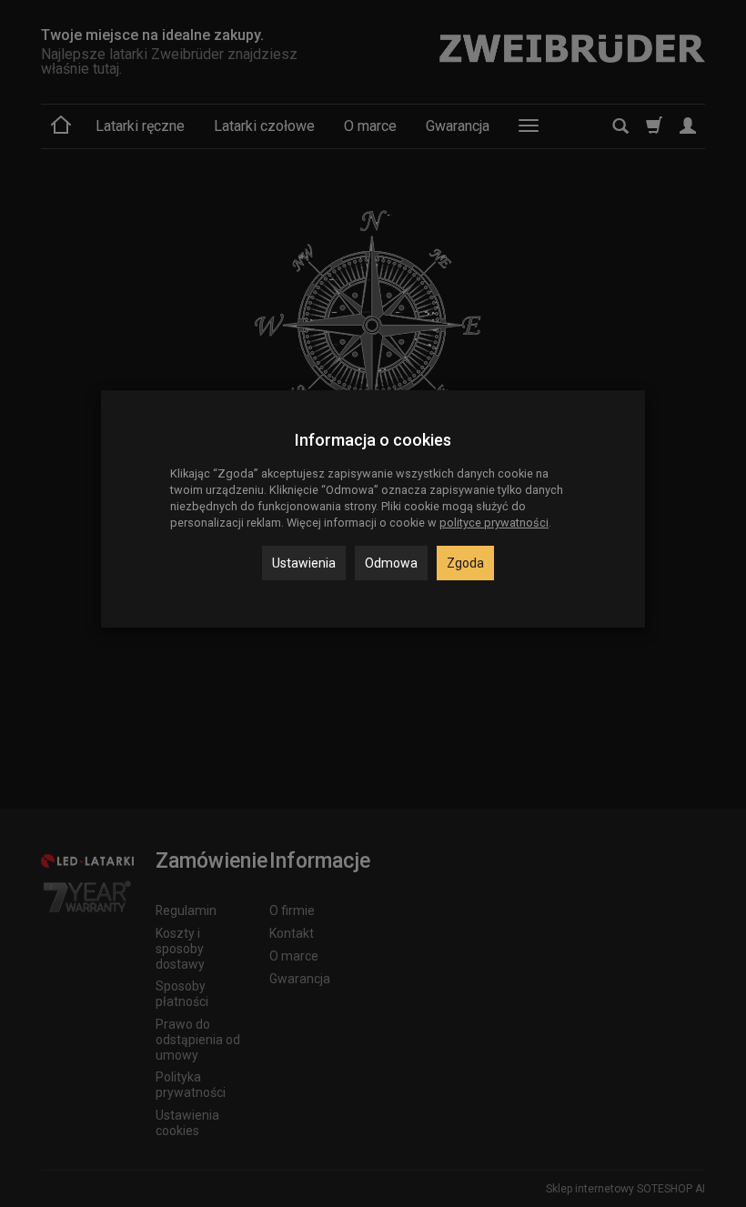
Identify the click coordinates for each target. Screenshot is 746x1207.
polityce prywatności (494, 522)
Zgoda (465, 563)
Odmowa (391, 563)
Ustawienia (304, 563)
